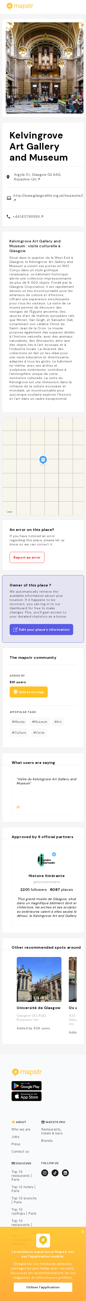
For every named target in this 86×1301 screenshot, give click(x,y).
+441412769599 (27, 216)
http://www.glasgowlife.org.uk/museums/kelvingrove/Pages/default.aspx (48, 195)
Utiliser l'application (43, 1287)
